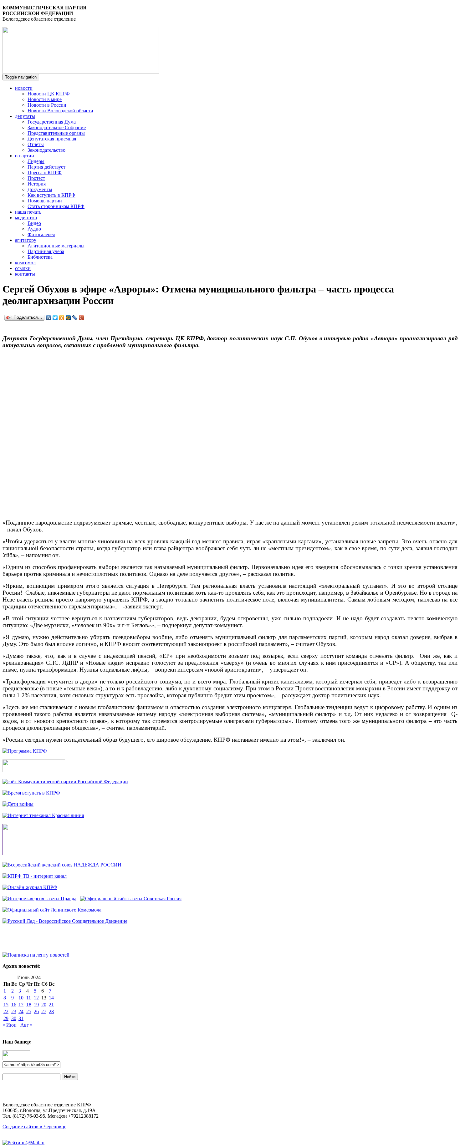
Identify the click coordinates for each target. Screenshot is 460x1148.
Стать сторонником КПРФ (56, 206)
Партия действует (46, 167)
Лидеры (36, 161)
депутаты (25, 116)
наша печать (28, 212)
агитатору (25, 240)
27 (43, 1011)
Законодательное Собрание (57, 127)
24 (20, 1011)
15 (5, 1004)
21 (51, 1004)
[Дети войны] (18, 804)
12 (36, 997)
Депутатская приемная (52, 138)
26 (36, 1011)
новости (24, 88)
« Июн (10, 1025)
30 (13, 1018)
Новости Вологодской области (60, 110)
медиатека (26, 217)
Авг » (26, 1025)
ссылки (23, 268)
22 (5, 1011)
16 (13, 1004)
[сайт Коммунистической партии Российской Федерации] (65, 781)
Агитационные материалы (56, 245)
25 (28, 1011)
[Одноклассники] (62, 318)
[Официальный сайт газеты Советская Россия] (130, 898)
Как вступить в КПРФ (51, 195)
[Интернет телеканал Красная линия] (43, 815)
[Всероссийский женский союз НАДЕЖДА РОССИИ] (62, 864)
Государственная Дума (52, 121)
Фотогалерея (41, 234)
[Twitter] (55, 318)
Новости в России (47, 105)
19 (36, 1004)
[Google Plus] (81, 318)
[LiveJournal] (75, 318)
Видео (34, 223)
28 (51, 1011)
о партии (24, 155)
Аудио (34, 228)
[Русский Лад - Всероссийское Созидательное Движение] (65, 921)
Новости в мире (45, 99)
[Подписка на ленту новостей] (36, 955)
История (37, 183)
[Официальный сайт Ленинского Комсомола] (52, 909)
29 (5, 1018)
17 (20, 1004)
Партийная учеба (46, 251)
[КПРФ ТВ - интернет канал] (35, 876)
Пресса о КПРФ (45, 172)
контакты (25, 274)
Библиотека (40, 257)
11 (28, 997)
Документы (40, 189)
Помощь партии (45, 200)
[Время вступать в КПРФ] (31, 792)
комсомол (25, 262)
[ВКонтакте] (48, 318)
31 (20, 1018)
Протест (36, 178)
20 (43, 1004)
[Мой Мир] (68, 318)
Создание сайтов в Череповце (34, 1126)
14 (51, 997)
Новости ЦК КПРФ (49, 93)
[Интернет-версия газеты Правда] (39, 898)
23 (13, 1011)
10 (20, 997)
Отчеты (36, 144)
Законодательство (46, 150)
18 (28, 1004)
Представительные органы (56, 133)
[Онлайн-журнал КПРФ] (30, 887)
